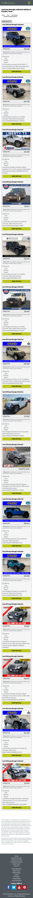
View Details (16, 71)
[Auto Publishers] (8, 2)
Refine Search (5, 21)
